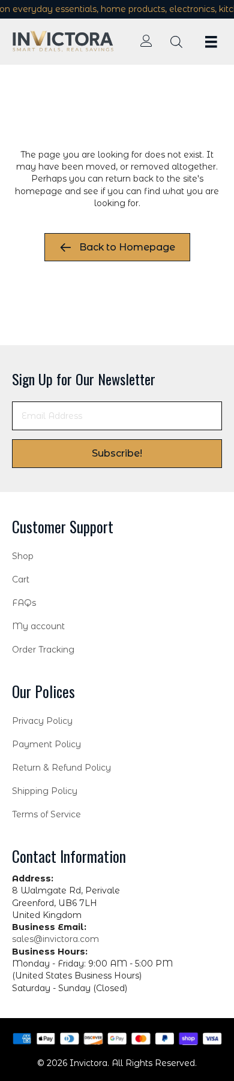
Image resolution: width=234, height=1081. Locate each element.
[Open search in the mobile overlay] (176, 41)
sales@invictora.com (55, 939)
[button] (117, 453)
